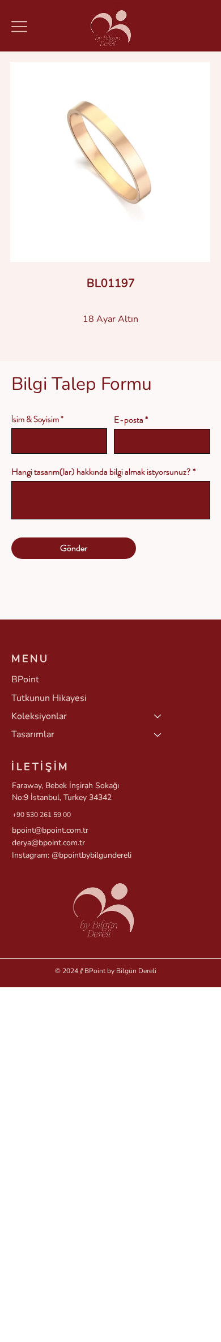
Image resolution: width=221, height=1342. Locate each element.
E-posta (128, 419)
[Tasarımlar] (158, 734)
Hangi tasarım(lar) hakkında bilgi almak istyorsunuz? (101, 471)
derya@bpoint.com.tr (48, 842)
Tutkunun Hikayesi (49, 698)
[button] (19, 27)
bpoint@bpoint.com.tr (50, 830)
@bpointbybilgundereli (91, 855)
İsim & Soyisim (35, 419)
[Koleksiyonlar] (158, 716)
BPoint (25, 679)
